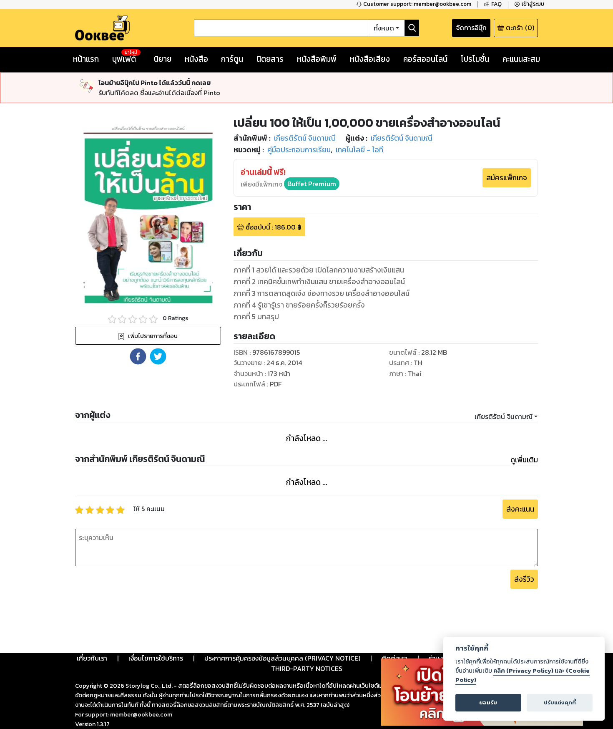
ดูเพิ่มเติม (524, 459)
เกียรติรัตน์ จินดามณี (504, 416)
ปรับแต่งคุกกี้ (560, 702)
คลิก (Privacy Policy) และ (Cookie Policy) (522, 675)
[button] (138, 356)
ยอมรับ (488, 702)
